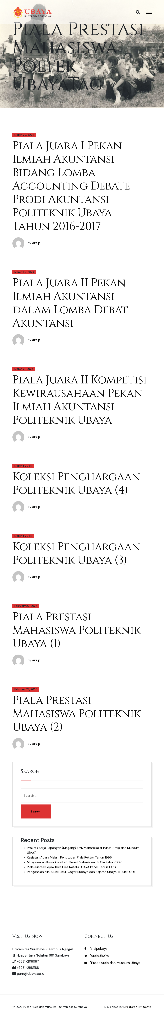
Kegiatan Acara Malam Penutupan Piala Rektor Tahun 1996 (69, 857)
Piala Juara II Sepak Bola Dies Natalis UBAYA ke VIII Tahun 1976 (71, 867)
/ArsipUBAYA (98, 956)
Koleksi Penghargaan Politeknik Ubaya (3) (76, 553)
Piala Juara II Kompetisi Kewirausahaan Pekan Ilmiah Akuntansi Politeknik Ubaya (79, 400)
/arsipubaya (97, 948)
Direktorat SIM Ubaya (137, 1007)
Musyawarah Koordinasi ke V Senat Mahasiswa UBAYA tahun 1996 (74, 862)
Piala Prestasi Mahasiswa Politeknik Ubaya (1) (76, 630)
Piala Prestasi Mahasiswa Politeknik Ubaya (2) (76, 714)
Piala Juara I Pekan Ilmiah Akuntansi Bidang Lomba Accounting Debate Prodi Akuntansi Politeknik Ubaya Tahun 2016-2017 (71, 186)
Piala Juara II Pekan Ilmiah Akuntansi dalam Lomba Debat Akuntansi (70, 303)
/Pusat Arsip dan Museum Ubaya (114, 963)
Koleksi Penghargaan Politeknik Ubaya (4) (76, 483)
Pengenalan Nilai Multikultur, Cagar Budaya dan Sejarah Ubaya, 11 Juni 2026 (81, 872)
